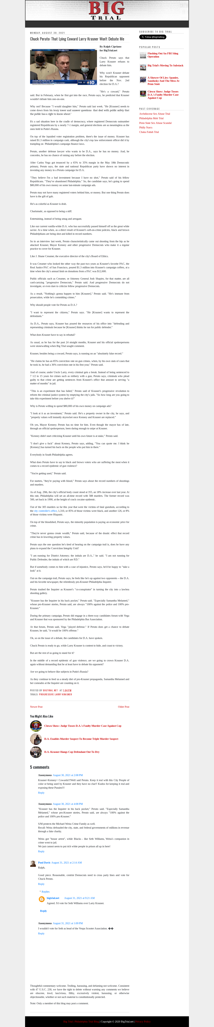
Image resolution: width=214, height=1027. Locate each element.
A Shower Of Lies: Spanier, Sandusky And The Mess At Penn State (163, 80)
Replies (45, 891)
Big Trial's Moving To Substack (165, 65)
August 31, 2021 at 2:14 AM (66, 862)
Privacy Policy (143, 1021)
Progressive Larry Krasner (55, 694)
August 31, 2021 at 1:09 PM (68, 923)
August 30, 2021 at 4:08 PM (68, 803)
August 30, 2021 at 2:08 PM (68, 775)
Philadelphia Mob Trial (151, 118)
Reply (41, 792)
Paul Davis (44, 862)
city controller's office (45, 510)
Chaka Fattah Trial (149, 132)
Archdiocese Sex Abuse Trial (154, 113)
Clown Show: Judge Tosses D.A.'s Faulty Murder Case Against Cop (163, 94)
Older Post (123, 706)
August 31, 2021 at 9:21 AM (79, 898)
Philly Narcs (145, 127)
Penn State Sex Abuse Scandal (155, 123)
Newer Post (36, 706)
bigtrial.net (53, 898)
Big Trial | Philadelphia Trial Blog (81, 1021)
